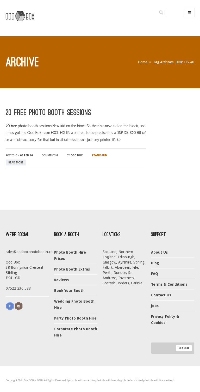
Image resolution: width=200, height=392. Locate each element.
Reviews (61, 280)
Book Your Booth (69, 291)
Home (142, 62)
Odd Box (77, 155)
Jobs (155, 306)
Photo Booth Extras (72, 269)
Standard (99, 155)
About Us (159, 252)
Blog (155, 263)
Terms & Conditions (169, 284)
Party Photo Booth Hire (75, 318)
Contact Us (161, 295)
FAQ (154, 274)
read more (15, 162)
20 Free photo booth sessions (48, 112)
